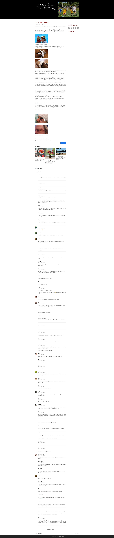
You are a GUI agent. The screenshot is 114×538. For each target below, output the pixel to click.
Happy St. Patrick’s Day (38, 533)
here (37, 103)
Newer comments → (63, 526)
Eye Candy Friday (48, 160)
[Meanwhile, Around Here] (40, 152)
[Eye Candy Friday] (50, 153)
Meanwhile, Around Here (39, 158)
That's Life (43, 24)
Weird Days (77, 533)
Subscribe (63, 142)
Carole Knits (54, 536)
